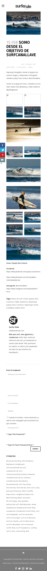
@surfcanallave (34, 78)
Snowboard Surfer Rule (25, 511)
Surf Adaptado (12, 514)
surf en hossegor (13, 518)
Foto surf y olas (33, 488)
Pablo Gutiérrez (21, 302)
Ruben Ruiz (20, 308)
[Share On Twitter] (2, 150)
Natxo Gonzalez (24, 498)
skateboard (11, 508)
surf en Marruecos (26, 521)
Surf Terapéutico (23, 528)
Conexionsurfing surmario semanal (20, 474)
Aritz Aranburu (27, 461)
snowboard (10, 511)
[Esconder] (1, 164)
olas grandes (23, 501)
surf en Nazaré (27, 524)
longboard (20, 494)
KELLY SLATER (27, 491)
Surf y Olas (10, 531)
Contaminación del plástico (17, 481)
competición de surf (14, 471)
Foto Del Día (21, 488)
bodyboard (20, 464)
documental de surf (14, 484)
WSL (27, 531)
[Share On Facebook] (2, 145)
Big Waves (10, 464)
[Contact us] (2, 159)
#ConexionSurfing (13, 461)
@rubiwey (23, 87)
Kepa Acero (11, 494)
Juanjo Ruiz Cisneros (21, 78)
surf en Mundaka (13, 524)
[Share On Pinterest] (2, 154)
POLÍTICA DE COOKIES (37, 563)
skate (34, 504)
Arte (23, 64)
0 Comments (21, 67)
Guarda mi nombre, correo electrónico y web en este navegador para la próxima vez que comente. (22, 420)
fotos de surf (17, 299)
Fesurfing (26, 484)
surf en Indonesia (28, 518)
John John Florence (13, 491)
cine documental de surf (16, 468)
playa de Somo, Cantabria (25, 84)
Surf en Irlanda (12, 521)
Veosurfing (20, 531)
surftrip (34, 528)
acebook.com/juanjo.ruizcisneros (23, 272)
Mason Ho (30, 494)
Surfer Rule (10, 67)
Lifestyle (28, 64)
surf (37, 511)
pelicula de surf (12, 504)
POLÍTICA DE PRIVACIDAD (21, 563)
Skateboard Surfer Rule (26, 508)
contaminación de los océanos (18, 478)
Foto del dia (11, 488)
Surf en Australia (26, 514)
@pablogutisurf (12, 90)
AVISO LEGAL (7, 563)
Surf (34, 64)
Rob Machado (25, 504)
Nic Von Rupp (11, 501)
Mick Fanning (11, 498)
